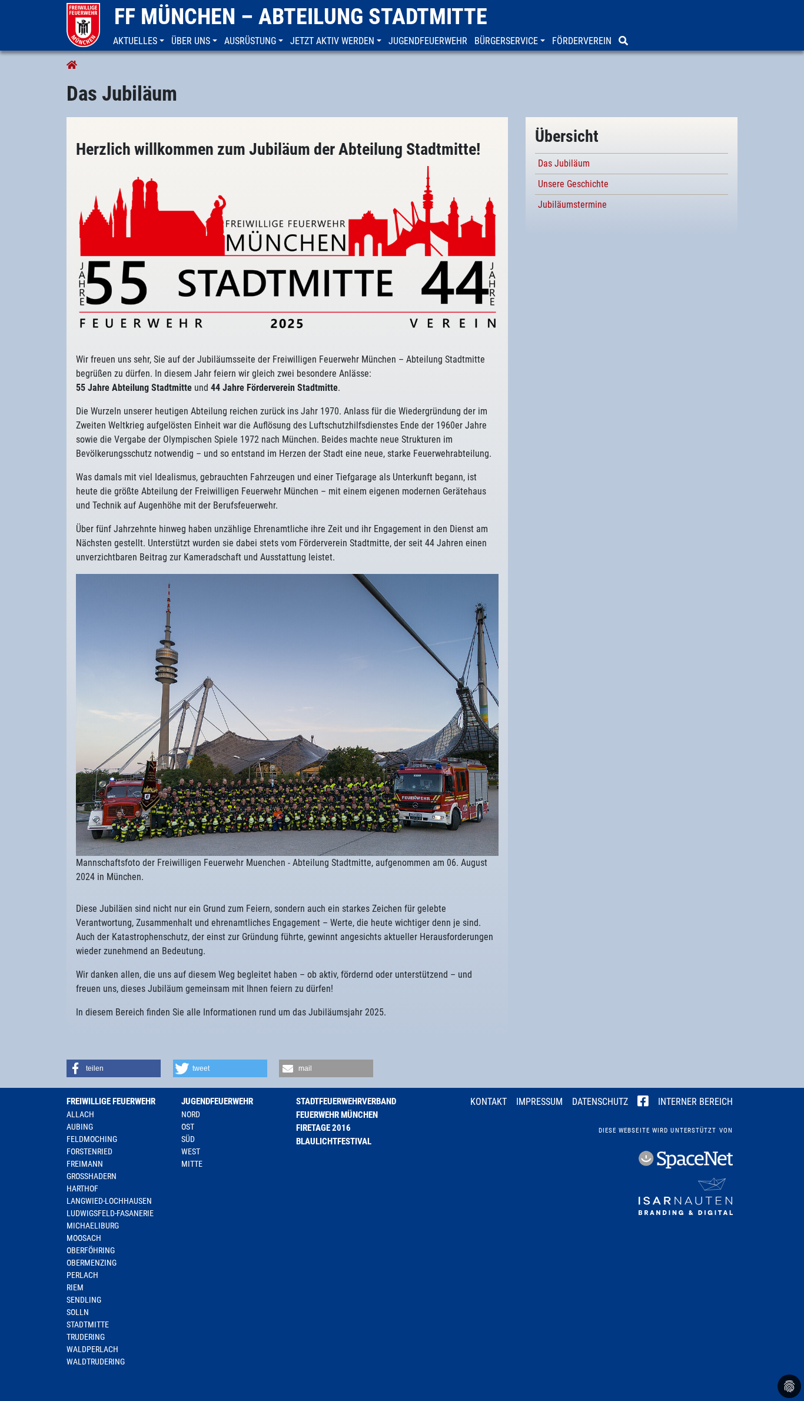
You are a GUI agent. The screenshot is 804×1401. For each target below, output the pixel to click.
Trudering (86, 1337)
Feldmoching (92, 1139)
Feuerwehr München (337, 1115)
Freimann (85, 1163)
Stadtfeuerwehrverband (346, 1101)
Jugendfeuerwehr (217, 1101)
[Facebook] (643, 1102)
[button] (140, 41)
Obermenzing (92, 1262)
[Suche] (624, 41)
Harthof (82, 1188)
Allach (80, 1114)
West (190, 1151)
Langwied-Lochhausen (109, 1201)
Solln (78, 1312)
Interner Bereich (695, 1101)
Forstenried (89, 1151)
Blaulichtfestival (333, 1141)
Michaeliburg (93, 1225)
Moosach (84, 1238)
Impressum (539, 1101)
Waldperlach (92, 1349)
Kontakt (488, 1101)
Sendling (84, 1299)
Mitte (191, 1163)
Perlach (82, 1275)
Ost (187, 1126)
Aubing (80, 1126)
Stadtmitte (88, 1324)
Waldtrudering (96, 1361)
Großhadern (92, 1176)
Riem (75, 1287)
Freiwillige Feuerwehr (111, 1101)
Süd (188, 1139)
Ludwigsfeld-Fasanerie (110, 1213)
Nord (190, 1114)
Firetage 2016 (323, 1128)
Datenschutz (600, 1101)
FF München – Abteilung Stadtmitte (300, 16)
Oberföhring (91, 1250)
